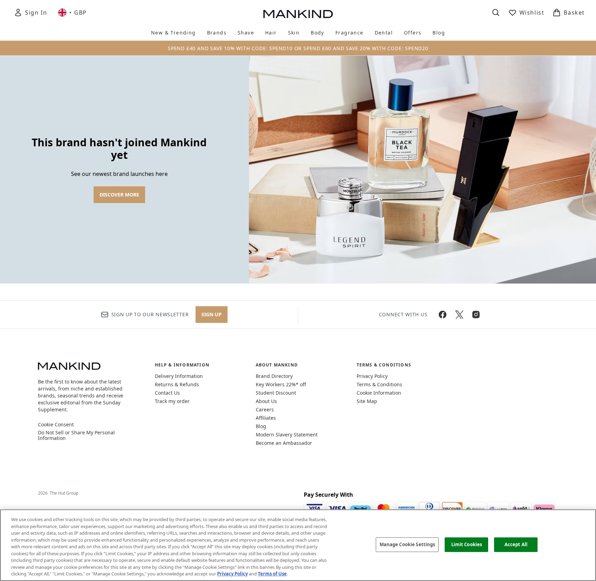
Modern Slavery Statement (287, 434)
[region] (298, 545)
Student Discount (276, 392)
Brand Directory (274, 376)
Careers (265, 409)
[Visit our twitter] (459, 314)
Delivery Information (179, 376)
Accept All (515, 544)
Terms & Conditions (379, 384)
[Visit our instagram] (476, 314)
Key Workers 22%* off (281, 384)
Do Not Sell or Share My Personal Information (76, 435)
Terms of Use (272, 574)
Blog (261, 426)
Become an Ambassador (284, 443)
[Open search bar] (496, 12)
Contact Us (167, 392)
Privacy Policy (372, 376)
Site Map (367, 401)
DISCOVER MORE (119, 194)
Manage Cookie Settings (407, 544)
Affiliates (266, 418)
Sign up (211, 314)
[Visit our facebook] (442, 314)
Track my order (172, 401)
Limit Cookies (466, 544)
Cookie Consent (56, 424)
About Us (266, 401)
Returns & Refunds (177, 384)
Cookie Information (379, 392)
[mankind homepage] (298, 14)
